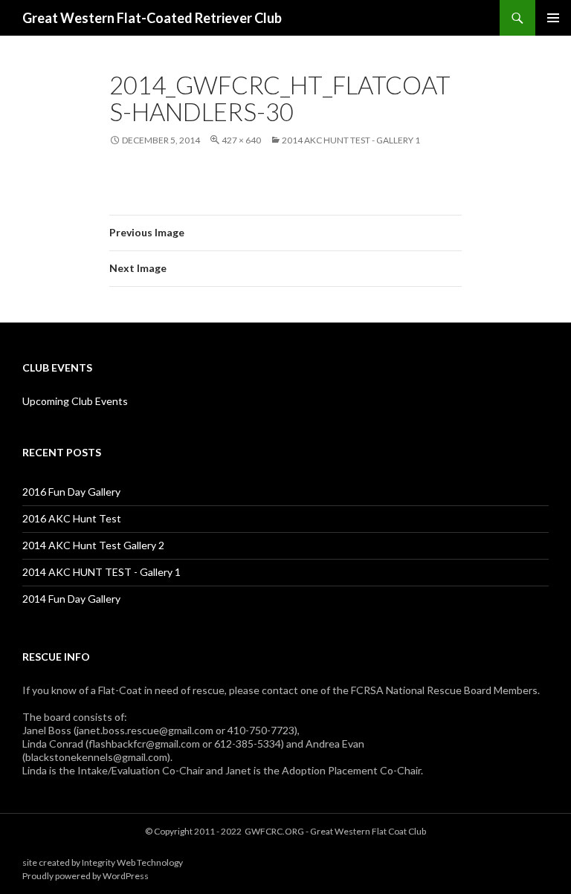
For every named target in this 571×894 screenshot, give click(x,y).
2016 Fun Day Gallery (71, 491)
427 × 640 (241, 140)
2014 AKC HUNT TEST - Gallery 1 (351, 140)
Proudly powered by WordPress (85, 875)
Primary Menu (553, 18)
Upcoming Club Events (75, 401)
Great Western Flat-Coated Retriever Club (152, 18)
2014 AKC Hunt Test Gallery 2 (93, 545)
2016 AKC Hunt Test (71, 518)
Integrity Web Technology (132, 862)
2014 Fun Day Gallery (71, 598)
